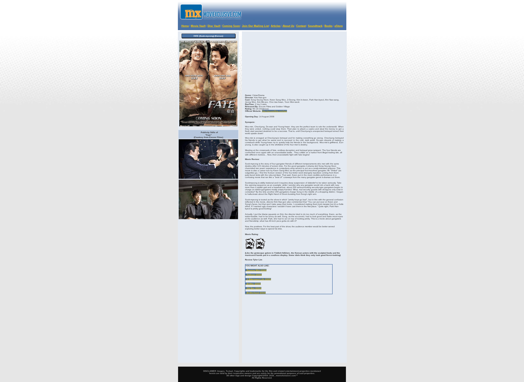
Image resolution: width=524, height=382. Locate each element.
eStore (338, 25)
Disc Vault (214, 25)
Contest (301, 25)
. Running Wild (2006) (256, 270)
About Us (288, 25)
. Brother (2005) (253, 284)
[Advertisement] (293, 304)
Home (185, 25)
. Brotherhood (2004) (255, 293)
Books (328, 25)
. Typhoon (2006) (253, 275)
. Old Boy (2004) (253, 288)
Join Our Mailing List (255, 25)
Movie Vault (198, 25)
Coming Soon (231, 25)
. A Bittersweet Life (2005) (258, 279)
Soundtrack (315, 25)
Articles (275, 25)
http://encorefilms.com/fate (274, 111)
